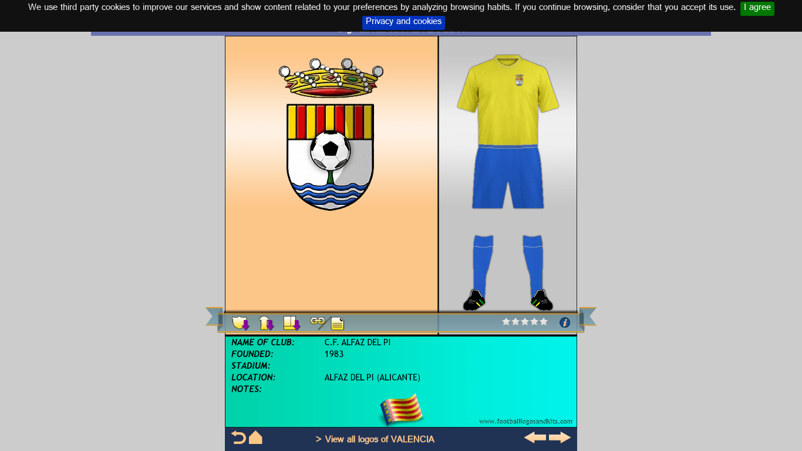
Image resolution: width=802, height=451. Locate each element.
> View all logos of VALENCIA (374, 441)
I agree (757, 9)
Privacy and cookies (404, 23)
